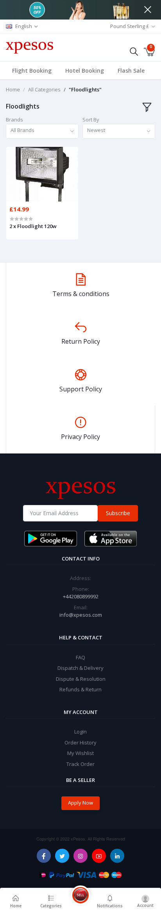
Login (80, 731)
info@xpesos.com (80, 614)
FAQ (80, 657)
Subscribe (118, 513)
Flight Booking (32, 70)
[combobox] (42, 131)
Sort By (90, 119)
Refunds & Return (80, 689)
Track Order (80, 763)
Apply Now (80, 802)
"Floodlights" (85, 89)
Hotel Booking (84, 70)
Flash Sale (131, 70)
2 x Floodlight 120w (33, 226)
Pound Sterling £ (129, 26)
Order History (80, 742)
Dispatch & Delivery (80, 667)
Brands (14, 119)
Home (13, 89)
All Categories (44, 89)
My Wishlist (80, 753)
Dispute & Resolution (81, 678)
